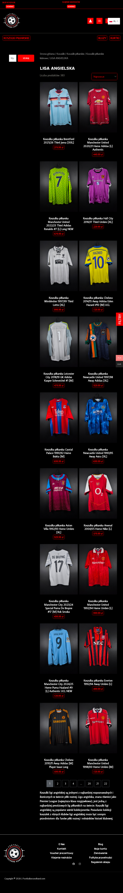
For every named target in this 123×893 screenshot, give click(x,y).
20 (89, 783)
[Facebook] (73, 864)
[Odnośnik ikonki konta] (90, 21)
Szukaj (26, 58)
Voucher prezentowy (61, 853)
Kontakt (71, 6)
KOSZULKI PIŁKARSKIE (16, 38)
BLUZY (102, 38)
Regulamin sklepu (100, 862)
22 (105, 783)
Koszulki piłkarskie (75, 53)
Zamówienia (100, 853)
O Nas (61, 844)
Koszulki (61, 53)
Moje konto (100, 848)
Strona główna (47, 53)
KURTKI (115, 38)
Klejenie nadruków (61, 857)
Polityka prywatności (100, 857)
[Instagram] (80, 864)
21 (97, 783)
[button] (10, 6)
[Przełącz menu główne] (99, 21)
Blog (100, 844)
